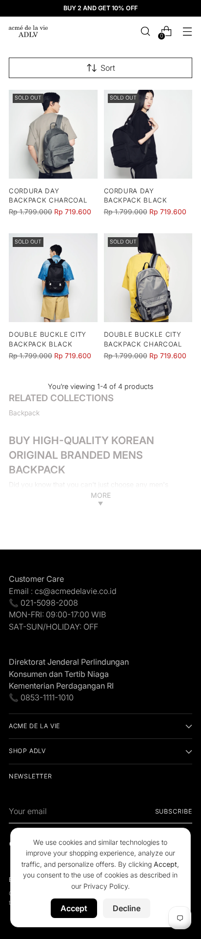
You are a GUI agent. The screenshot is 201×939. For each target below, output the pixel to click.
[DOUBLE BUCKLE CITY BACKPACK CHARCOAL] (148, 277)
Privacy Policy (105, 886)
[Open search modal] (145, 31)
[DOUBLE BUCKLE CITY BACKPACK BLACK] (53, 277)
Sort (107, 68)
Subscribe (174, 811)
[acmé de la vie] (28, 31)
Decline (127, 908)
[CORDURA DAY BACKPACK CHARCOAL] (53, 134)
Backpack (24, 412)
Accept (73, 908)
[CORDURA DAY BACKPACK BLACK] (148, 134)
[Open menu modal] (187, 31)
